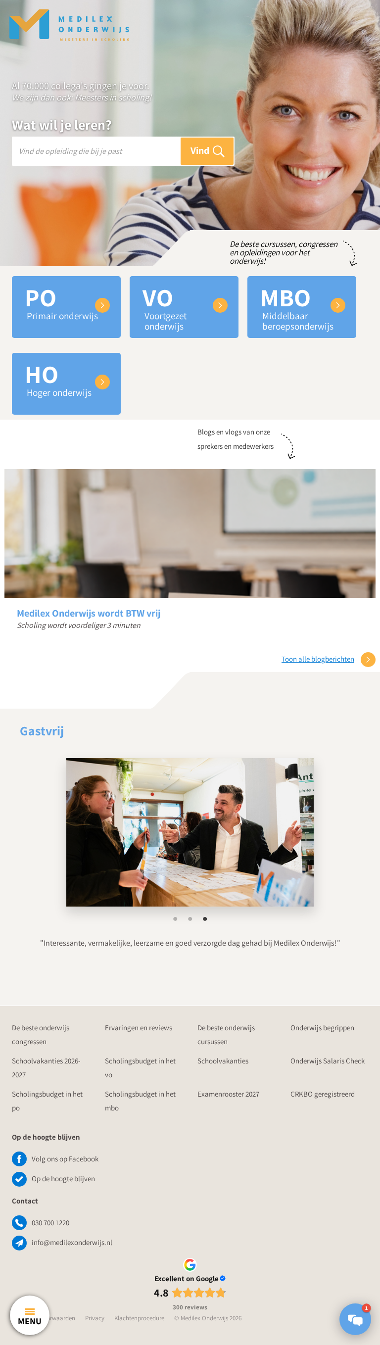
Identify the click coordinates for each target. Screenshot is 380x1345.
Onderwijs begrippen (322, 1027)
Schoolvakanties (222, 1060)
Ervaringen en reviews (138, 1027)
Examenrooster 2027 (228, 1094)
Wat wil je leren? (62, 125)
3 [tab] (205, 919)
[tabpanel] (190, 832)
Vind (200, 150)
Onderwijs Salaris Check (327, 1060)
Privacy (94, 1318)
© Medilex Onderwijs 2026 (207, 1318)
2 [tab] (190, 919)
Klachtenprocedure (139, 1318)
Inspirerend (41, 728)
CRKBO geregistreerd (322, 1094)
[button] (355, 1319)
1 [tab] (175, 919)
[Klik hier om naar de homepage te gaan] (69, 19)
